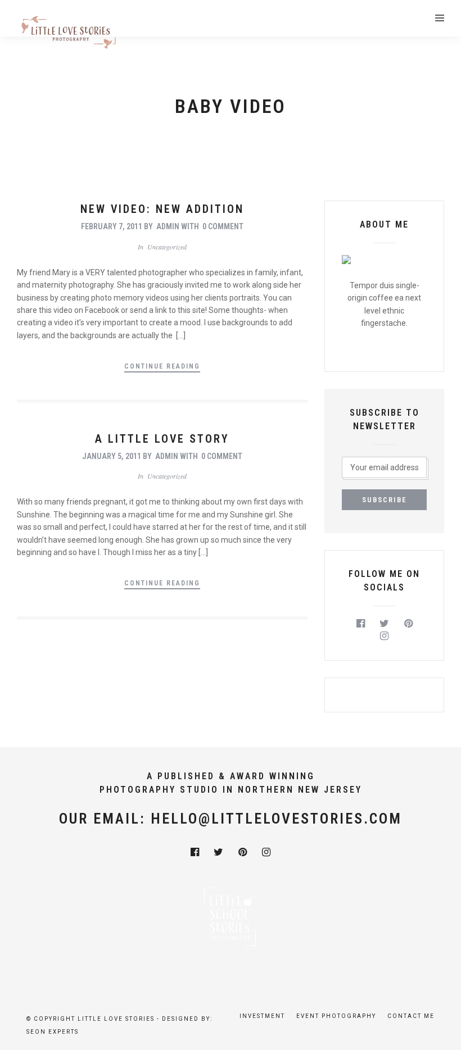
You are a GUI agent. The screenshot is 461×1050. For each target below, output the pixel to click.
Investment (262, 1016)
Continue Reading (162, 366)
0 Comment (222, 226)
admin (167, 226)
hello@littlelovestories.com (276, 818)
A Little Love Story (162, 439)
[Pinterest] (408, 624)
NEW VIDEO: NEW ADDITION (162, 209)
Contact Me (411, 1016)
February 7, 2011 (111, 226)
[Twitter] (384, 624)
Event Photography (336, 1016)
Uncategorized (167, 246)
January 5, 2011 (111, 456)
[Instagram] (384, 636)
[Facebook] (360, 624)
